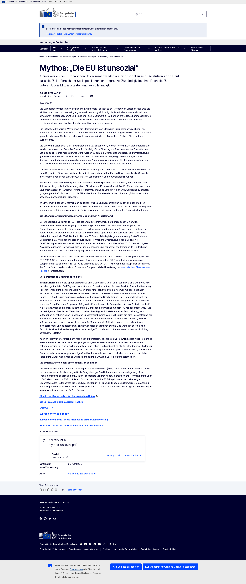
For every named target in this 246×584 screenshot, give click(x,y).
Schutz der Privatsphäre (125, 549)
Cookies (106, 549)
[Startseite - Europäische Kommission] (60, 13)
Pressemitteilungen (88, 57)
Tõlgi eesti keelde (54, 34)
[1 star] (41, 489)
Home (41, 57)
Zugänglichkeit (170, 549)
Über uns (55, 48)
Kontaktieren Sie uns (197, 48)
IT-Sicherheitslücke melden (52, 549)
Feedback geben (74, 489)
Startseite (44, 48)
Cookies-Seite (76, 569)
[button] (113, 455)
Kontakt (113, 544)
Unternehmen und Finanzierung (132, 48)
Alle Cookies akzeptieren (126, 566)
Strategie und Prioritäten (72, 48)
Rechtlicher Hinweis (150, 549)
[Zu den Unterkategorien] (61, 48)
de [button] (140, 14)
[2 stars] (42, 489)
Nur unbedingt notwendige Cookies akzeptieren (170, 566)
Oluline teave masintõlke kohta (78, 34)
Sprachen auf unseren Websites (83, 549)
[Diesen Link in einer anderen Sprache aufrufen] (48, 271)
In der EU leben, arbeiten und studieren (168, 48)
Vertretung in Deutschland (82, 473)
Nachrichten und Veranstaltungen (99, 48)
